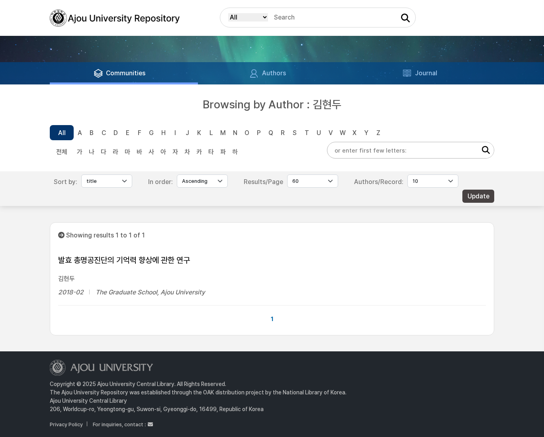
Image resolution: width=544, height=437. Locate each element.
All (62, 133)
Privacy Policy (66, 424)
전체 (61, 152)
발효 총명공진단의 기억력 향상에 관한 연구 (124, 260)
